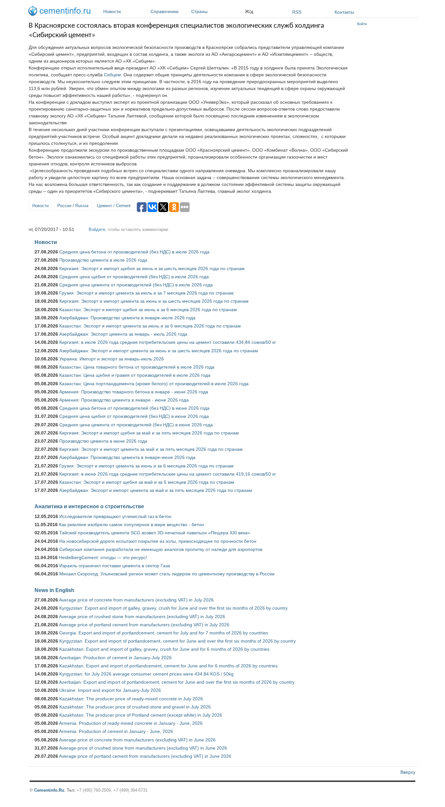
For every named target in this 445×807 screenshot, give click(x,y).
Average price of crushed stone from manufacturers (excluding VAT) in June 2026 (143, 748)
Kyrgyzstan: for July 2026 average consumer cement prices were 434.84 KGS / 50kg (146, 674)
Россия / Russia (72, 205)
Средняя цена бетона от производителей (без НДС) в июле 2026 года (134, 251)
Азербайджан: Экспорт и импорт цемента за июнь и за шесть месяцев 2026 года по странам (158, 350)
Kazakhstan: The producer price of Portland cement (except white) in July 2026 (140, 715)
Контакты (344, 12)
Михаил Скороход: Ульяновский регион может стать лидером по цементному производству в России (167, 573)
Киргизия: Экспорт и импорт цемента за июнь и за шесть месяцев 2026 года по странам (154, 301)
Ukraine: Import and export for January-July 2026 (110, 690)
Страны (199, 11)
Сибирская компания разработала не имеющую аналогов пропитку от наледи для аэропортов (160, 549)
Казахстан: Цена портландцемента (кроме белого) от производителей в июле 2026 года (154, 383)
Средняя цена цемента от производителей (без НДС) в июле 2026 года (136, 284)
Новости (112, 11)
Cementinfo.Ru (49, 790)
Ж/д (249, 11)
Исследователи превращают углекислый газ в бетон (115, 516)
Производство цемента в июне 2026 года (103, 441)
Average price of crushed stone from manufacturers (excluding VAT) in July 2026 (142, 616)
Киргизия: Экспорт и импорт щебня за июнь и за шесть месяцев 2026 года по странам (152, 268)
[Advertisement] (386, 127)
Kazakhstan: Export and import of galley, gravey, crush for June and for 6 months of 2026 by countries (164, 649)
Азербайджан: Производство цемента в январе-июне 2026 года (127, 457)
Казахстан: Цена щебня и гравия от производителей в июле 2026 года (134, 375)
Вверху (407, 772)
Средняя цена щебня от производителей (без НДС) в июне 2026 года (134, 416)
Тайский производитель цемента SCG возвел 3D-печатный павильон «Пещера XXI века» (154, 532)
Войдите (97, 229)
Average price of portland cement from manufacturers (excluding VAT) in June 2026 (145, 756)
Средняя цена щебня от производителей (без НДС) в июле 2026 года (134, 276)
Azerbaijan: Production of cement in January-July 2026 (115, 657)
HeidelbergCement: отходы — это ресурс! (103, 557)
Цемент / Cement (114, 205)
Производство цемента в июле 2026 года (103, 260)
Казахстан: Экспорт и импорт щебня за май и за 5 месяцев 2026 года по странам (146, 482)
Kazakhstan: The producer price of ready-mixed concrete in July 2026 (131, 698)
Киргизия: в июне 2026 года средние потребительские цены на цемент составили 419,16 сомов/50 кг (167, 474)
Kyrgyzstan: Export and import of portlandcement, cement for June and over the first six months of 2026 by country (177, 641)
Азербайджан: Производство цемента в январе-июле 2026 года (127, 317)
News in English (54, 590)
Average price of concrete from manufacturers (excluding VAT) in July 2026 (136, 599)
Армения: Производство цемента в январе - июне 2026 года (124, 400)
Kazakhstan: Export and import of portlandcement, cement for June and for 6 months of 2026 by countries (168, 665)
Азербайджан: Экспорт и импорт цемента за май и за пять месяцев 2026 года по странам (155, 490)
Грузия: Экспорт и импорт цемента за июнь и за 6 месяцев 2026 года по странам (146, 465)
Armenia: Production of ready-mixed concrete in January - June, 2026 (131, 723)
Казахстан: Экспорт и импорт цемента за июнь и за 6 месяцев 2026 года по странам (150, 325)
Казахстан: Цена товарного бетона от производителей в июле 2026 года (136, 367)
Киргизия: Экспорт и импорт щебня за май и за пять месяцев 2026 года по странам (149, 432)
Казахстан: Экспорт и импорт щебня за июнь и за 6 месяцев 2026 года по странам (148, 309)
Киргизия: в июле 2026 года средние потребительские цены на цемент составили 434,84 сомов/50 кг (167, 342)
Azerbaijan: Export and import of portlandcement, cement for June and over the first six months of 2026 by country (176, 682)
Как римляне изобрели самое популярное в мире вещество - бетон (131, 524)
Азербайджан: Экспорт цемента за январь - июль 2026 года (123, 334)
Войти (362, 24)
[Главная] (61, 12)
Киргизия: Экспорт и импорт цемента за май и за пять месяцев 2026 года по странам (151, 449)
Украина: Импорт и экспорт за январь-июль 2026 (111, 358)
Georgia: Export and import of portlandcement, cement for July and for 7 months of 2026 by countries (163, 632)
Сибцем (112, 74)
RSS (296, 12)
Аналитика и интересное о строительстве (89, 506)
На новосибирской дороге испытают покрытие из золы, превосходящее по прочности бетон (157, 541)
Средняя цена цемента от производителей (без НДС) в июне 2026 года (136, 424)
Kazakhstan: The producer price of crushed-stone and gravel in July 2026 (135, 706)
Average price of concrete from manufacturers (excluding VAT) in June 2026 (137, 739)
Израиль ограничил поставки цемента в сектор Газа (114, 565)
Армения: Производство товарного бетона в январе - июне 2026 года (133, 391)
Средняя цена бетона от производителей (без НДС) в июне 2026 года (134, 408)
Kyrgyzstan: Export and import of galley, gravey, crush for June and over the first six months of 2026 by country (173, 608)
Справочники (165, 11)
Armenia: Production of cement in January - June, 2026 (116, 731)
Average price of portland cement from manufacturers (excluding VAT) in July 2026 (144, 624)
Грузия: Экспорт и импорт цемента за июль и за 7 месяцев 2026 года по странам (146, 293)
